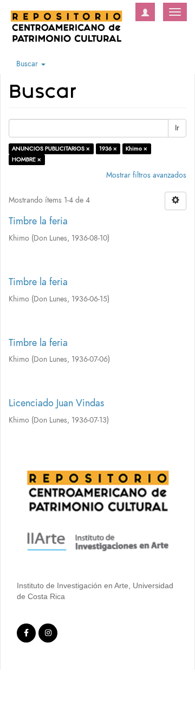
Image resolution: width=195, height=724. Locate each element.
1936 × (108, 148)
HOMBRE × (26, 159)
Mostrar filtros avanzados (146, 175)
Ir (177, 128)
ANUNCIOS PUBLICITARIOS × (51, 148)
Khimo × (136, 148)
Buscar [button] (28, 64)
